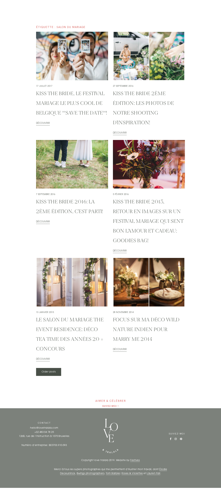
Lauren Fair (153, 473)
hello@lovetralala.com (44, 428)
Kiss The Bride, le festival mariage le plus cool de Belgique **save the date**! (71, 103)
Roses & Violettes (132, 473)
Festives (135, 460)
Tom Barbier (113, 473)
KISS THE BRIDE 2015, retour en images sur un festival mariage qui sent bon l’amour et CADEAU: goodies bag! (148, 221)
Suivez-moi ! (110, 406)
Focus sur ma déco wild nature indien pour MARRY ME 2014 (146, 330)
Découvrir (43, 123)
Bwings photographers (91, 473)
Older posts (49, 372)
